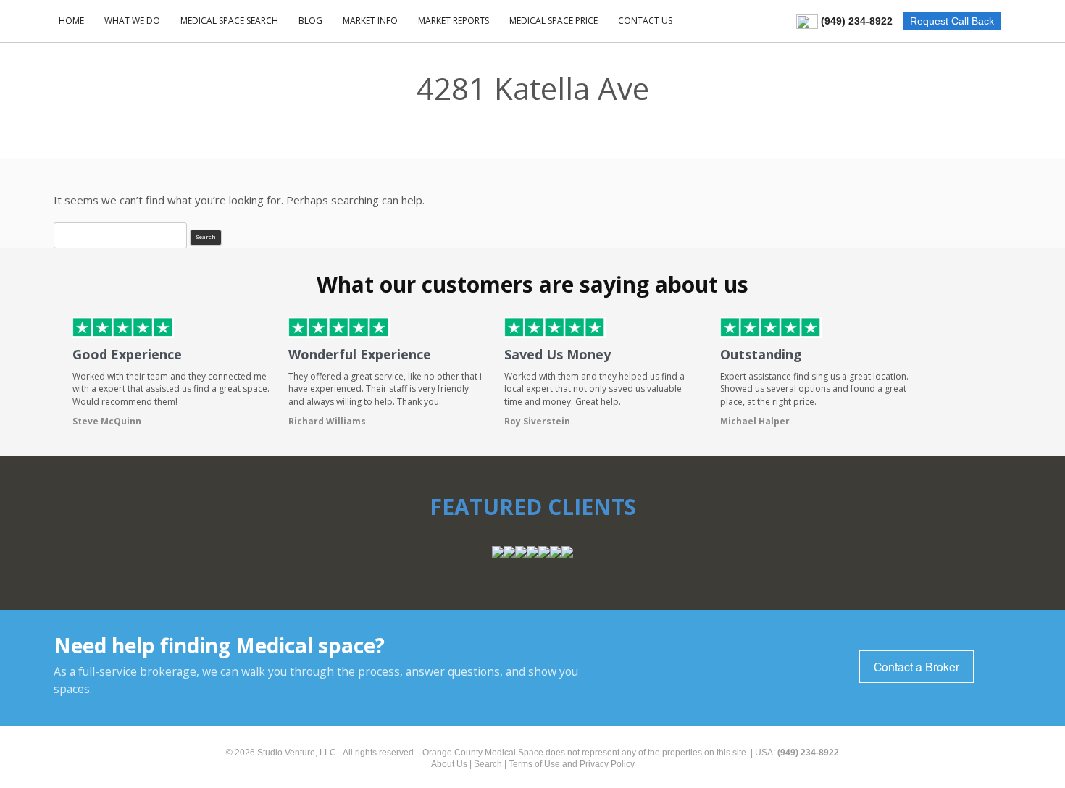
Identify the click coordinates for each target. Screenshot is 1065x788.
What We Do (132, 20)
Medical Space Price (553, 20)
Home (71, 20)
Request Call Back (952, 21)
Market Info (370, 20)
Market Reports (453, 20)
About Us (449, 764)
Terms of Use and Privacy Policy (572, 764)
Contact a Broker (916, 666)
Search (488, 764)
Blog (310, 20)
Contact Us (645, 20)
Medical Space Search (229, 20)
